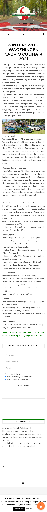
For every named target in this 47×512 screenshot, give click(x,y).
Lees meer (29, 508)
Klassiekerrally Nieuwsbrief (19, 376)
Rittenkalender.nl (9, 443)
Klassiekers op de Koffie (17, 379)
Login (4, 466)
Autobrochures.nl (9, 434)
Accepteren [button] (19, 509)
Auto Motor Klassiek (10, 428)
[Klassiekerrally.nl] (23, 13)
